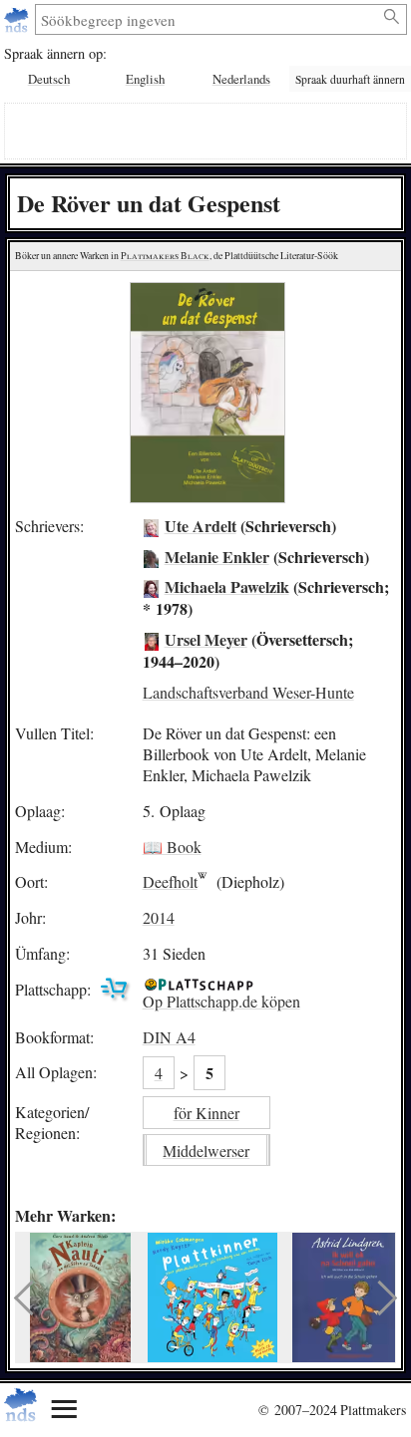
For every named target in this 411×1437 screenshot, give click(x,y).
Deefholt (170, 881)
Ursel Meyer (206, 639)
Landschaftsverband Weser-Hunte (248, 692)
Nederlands (241, 79)
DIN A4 (169, 1036)
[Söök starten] (392, 17)
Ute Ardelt (200, 525)
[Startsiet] (18, 19)
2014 (159, 917)
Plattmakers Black (165, 255)
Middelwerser (206, 1150)
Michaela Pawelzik (227, 586)
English (145, 79)
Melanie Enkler (217, 556)
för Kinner (206, 1112)
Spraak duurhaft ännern (350, 79)
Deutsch (49, 79)
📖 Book (172, 846)
